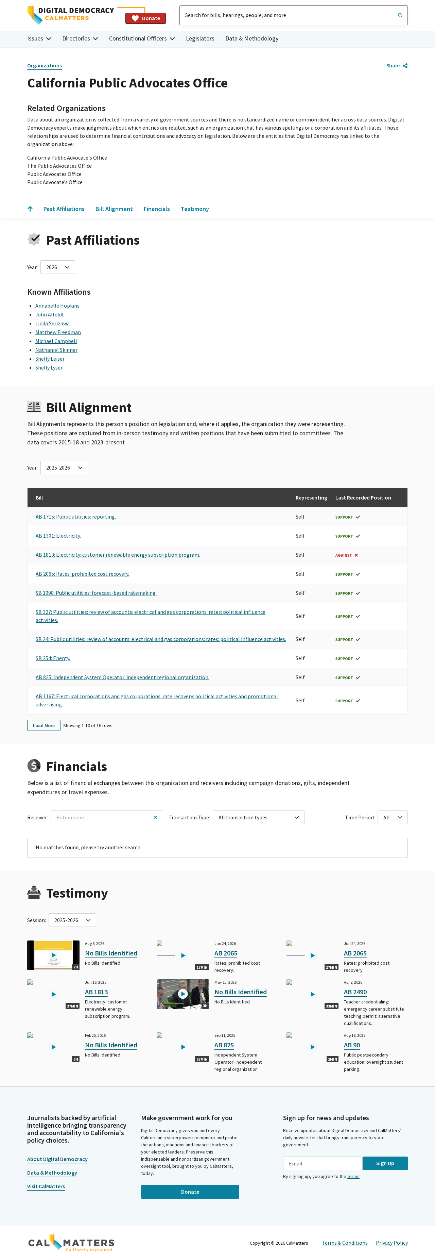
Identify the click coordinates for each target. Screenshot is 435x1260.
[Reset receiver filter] (155, 817)
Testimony (195, 209)
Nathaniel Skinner (56, 349)
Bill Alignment (114, 209)
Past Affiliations (64, 209)
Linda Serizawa (52, 323)
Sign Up (385, 1163)
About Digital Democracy (57, 1159)
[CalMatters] (71, 1243)
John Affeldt (49, 314)
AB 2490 (355, 991)
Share (393, 65)
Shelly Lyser (49, 367)
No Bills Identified (111, 953)
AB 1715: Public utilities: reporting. (76, 516)
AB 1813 (96, 991)
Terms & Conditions (345, 1242)
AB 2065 (225, 953)
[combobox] (293, 15)
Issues (35, 38)
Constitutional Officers (138, 38)
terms (353, 1176)
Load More (44, 725)
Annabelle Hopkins (57, 305)
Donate (151, 18)
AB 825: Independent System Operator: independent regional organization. (122, 677)
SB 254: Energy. (53, 658)
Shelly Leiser (50, 358)
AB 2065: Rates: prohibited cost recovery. (82, 573)
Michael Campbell (56, 341)
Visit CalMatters (46, 1186)
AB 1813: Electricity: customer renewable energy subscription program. (118, 554)
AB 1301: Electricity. (58, 535)
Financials (157, 209)
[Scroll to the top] (30, 209)
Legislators (200, 38)
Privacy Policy (392, 1242)
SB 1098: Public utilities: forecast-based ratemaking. (96, 592)
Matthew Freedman (58, 332)
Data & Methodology (251, 38)
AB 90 (352, 1045)
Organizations (44, 65)
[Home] (73, 15)
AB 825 (224, 1045)
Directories (76, 38)
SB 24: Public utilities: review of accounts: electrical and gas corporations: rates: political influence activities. (161, 639)
